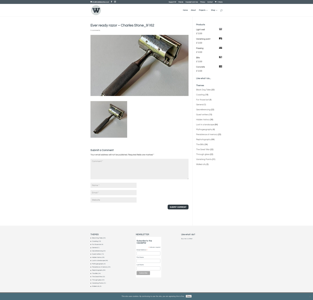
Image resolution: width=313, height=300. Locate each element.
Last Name (140, 265)
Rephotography (203, 139)
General (199, 105)
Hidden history (202, 120)
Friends (180, 2)
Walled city (201, 164)
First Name (140, 257)
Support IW (172, 2)
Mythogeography (204, 129)
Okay (189, 296)
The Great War (203, 149)
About (193, 10)
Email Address (142, 250)
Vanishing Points (204, 159)
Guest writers (202, 115)
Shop (213, 10)
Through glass (202, 154)
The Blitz (200, 144)
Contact (210, 2)
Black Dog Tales (203, 90)
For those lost (202, 100)
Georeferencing (203, 110)
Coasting (200, 95)
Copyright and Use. (191, 2)
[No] (310, 296)
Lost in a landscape (205, 125)
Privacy (202, 2)
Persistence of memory (206, 134)
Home (185, 10)
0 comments (95, 30)
